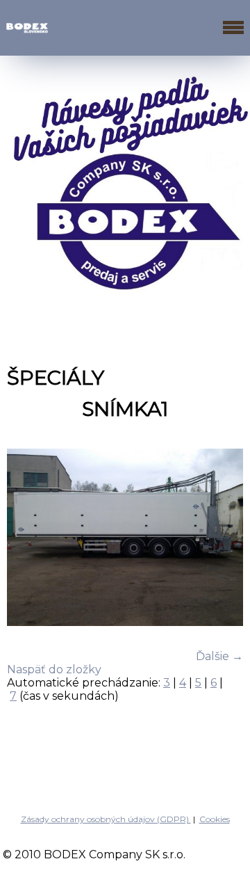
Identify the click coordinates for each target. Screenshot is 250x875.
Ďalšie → (219, 656)
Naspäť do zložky (54, 669)
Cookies (214, 819)
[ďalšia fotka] (220, 539)
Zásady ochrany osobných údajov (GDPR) (106, 819)
